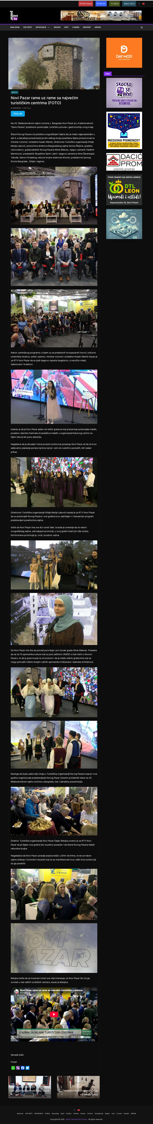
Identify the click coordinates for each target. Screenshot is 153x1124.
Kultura (83, 1113)
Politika (47, 1113)
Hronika (76, 1113)
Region (57, 27)
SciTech (90, 1113)
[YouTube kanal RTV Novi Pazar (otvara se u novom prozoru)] (143, 4)
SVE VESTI (27, 27)
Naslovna (14, 27)
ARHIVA (98, 27)
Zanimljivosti (99, 1113)
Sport (62, 1113)
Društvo (14, 92)
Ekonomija (55, 1113)
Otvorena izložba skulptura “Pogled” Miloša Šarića (78, 1092)
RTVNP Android (86, 4)
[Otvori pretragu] (142, 27)
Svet (66, 27)
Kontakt (87, 27)
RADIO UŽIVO (129, 4)
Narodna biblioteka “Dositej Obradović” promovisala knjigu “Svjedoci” (29, 1091)
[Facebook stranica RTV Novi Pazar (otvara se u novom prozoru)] (139, 4)
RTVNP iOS (101, 4)
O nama (75, 27)
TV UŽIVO (115, 4)
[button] (48, 27)
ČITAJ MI (18, 113)
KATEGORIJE (41, 27)
